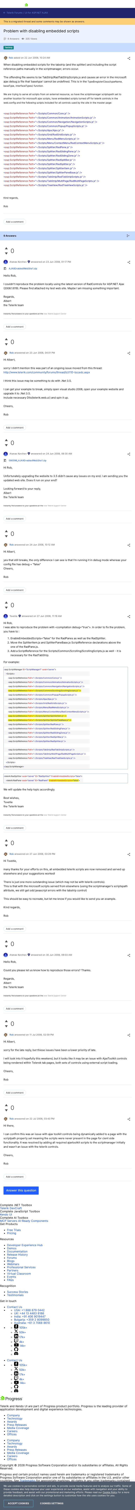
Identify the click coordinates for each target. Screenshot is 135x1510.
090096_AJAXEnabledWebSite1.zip (27, 460)
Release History (17, 1254)
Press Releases (17, 1424)
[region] (67, 1496)
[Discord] (16, 1354)
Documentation (17, 1251)
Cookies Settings (51, 1503)
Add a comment (15, 221)
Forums (12, 1257)
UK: (29, 1313)
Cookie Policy (110, 1492)
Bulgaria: (31, 1319)
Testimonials (15, 1295)
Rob (11, 57)
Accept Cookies (18, 1503)
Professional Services (21, 1267)
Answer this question (21, 1190)
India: (30, 1316)
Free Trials (14, 1230)
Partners (12, 1270)
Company (13, 1415)
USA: (29, 1310)
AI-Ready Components (33, 1221)
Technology (14, 1418)
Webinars (13, 1264)
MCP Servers (8, 1221)
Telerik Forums (14, 12)
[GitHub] (16, 1350)
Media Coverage (18, 1428)
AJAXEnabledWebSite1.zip (23, 268)
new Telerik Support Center (55, 314)
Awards (12, 1421)
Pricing (11, 1233)
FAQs (10, 1280)
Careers (12, 1431)
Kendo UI (6, 1214)
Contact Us (14, 1307)
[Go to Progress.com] (11, 1400)
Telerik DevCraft (11, 1208)
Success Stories (17, 1292)
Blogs (10, 1261)
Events (11, 1276)
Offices (12, 1434)
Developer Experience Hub (25, 1245)
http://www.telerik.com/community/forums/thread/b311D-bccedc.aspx (47, 372)
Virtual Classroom (19, 1273)
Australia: (32, 1322)
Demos (11, 1248)
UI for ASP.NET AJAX (36, 12)
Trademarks (27, 1480)
